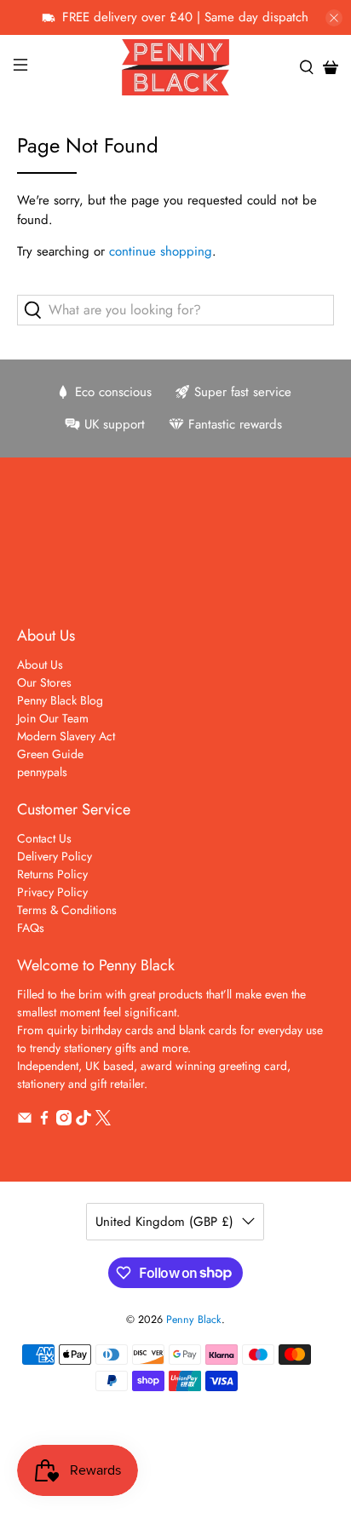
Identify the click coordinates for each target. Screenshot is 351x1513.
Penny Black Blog (60, 700)
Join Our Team (53, 718)
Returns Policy (52, 874)
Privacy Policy (52, 891)
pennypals (42, 771)
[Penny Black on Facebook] (44, 1121)
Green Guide (50, 753)
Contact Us (44, 838)
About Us (40, 664)
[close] (333, 17)
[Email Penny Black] (24, 1121)
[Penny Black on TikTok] (83, 1121)
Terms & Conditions (67, 909)
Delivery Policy (54, 856)
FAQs (30, 927)
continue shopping (160, 251)
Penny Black (194, 1319)
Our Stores (44, 682)
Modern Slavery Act (66, 736)
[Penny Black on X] (103, 1121)
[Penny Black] (175, 67)
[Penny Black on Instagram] (64, 1121)
